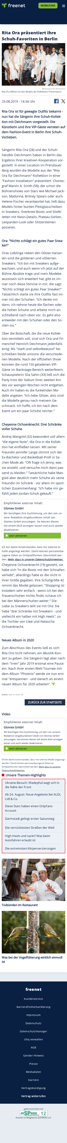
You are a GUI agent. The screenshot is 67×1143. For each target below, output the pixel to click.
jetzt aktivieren (18, 535)
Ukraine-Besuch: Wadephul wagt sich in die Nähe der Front (32, 785)
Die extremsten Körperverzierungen (30, 848)
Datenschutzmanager (33, 1031)
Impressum (33, 1015)
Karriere (33, 1079)
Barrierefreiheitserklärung (33, 1007)
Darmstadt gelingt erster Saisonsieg (29, 819)
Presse (33, 1063)
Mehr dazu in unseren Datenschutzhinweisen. (35, 559)
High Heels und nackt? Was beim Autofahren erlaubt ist (27, 838)
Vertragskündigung (33, 1088)
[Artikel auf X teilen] (63, 100)
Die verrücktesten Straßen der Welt (29, 827)
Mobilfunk (48, 5)
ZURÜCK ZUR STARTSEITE (45, 702)
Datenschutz (34, 1023)
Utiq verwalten (33, 1039)
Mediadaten (33, 1071)
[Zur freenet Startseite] (13, 4)
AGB (33, 1047)
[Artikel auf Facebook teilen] (56, 100)
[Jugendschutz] (34, 1113)
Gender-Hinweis (33, 1055)
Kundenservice (33, 998)
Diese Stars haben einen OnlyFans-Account (29, 808)
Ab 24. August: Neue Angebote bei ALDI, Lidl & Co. (33, 796)
